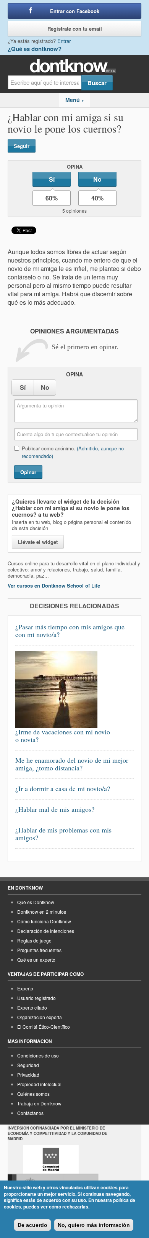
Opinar (28, 472)
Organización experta (39, 1017)
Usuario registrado (36, 998)
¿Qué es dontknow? (35, 48)
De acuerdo (32, 1225)
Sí (52, 179)
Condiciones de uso (38, 1055)
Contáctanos (30, 1113)
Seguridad (28, 1065)
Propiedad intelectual (39, 1084)
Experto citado (32, 1007)
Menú (74, 99)
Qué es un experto (36, 959)
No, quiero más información (94, 1225)
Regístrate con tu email (74, 28)
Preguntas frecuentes (39, 950)
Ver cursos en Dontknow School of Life (54, 585)
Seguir (21, 145)
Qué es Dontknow (35, 902)
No (97, 179)
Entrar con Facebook (74, 11)
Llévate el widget (38, 541)
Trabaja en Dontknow (39, 1103)
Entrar (64, 40)
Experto (25, 988)
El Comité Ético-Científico (43, 1026)
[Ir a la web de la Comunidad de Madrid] (51, 1159)
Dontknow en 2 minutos (41, 911)
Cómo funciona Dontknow (44, 921)
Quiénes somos (33, 1093)
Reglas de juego (34, 940)
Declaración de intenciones (45, 931)
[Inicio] (75, 66)
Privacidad (28, 1074)
